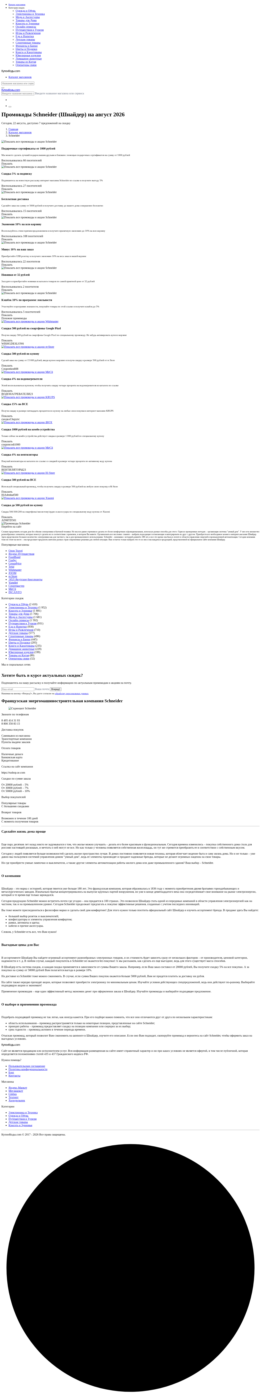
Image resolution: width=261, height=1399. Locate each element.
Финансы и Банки (27, 45)
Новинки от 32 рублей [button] (15, 274)
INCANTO (15, 592)
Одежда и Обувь (26, 10)
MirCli (12, 589)
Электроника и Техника (30, 13)
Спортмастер (16, 585)
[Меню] (10, 106)
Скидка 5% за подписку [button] (16, 173)
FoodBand (14, 557)
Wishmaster (15, 569)
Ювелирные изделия (28, 55)
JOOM (12, 573)
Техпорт (13, 1097)
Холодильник (17, 1100)
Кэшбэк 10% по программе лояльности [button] (26, 299)
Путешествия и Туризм (30, 29)
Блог (11, 1072)
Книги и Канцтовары (29, 52)
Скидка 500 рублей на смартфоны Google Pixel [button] (31, 328)
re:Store (13, 576)
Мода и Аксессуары (28, 17)
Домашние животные (29, 58)
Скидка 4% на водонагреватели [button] (21, 378)
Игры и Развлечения (28, 33)
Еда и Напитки (25, 36)
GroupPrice (15, 563)
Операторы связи (26, 65)
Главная (13, 129)
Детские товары (25, 39)
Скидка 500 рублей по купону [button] (20, 353)
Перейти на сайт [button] (11, 526)
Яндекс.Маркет (18, 1087)
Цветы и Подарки (26, 49)
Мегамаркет (16, 1090)
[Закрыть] (2, 87)
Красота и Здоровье (27, 23)
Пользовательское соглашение (27, 1066)
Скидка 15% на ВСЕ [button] (14, 404)
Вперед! (55, 689)
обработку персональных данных (72, 693)
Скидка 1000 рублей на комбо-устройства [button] (28, 429)
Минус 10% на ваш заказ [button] (17, 249)
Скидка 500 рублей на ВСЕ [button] (18, 479)
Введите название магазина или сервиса (59, 93)
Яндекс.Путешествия (21, 553)
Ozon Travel (16, 550)
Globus (13, 1094)
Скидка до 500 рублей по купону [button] (22, 505)
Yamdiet (13, 582)
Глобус (13, 560)
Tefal (11, 566)
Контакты (14, 1075)
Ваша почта (42, 689)
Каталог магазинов (20, 132)
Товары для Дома (26, 20)
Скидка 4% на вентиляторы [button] (19, 454)
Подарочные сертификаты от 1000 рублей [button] (28, 148)
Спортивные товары (28, 42)
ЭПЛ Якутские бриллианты (25, 579)
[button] (134, 8)
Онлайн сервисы (26, 26)
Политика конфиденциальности (28, 1069)
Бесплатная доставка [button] (15, 199)
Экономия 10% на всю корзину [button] (21, 224)
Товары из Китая (26, 61)
